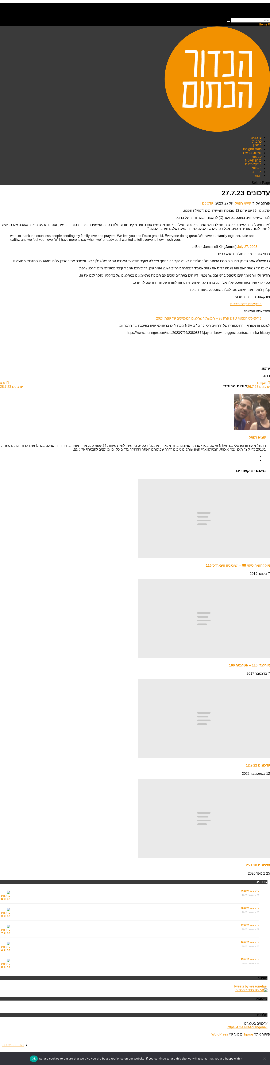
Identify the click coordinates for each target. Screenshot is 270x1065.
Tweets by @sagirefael (250, 986)
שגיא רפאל (243, 203)
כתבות (257, 141)
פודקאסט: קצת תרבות (246, 304)
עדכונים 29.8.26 (250, 891)
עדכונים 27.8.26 (250, 925)
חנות (258, 175)
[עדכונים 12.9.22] (204, 757)
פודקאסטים (253, 164)
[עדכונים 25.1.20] (204, 857)
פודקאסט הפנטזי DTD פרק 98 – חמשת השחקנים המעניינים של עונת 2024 (209, 318)
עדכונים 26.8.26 (250, 942)
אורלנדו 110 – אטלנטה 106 (249, 665)
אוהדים (256, 172)
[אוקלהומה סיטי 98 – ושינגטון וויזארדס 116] (204, 557)
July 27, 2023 (247, 247)
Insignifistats (252, 149)
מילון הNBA (253, 160)
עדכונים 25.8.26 (250, 959)
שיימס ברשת (252, 153)
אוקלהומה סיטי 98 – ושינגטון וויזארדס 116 (238, 565)
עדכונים (256, 137)
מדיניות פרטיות (13, 1045)
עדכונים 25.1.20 (258, 865)
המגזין (257, 145)
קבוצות (257, 156)
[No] (265, 1059)
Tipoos (248, 1034)
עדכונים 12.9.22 (258, 765)
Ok (34, 1058)
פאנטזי (257, 168)
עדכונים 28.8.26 (250, 908)
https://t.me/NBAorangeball (247, 1027)
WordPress (219, 1034)
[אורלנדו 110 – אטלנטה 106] (204, 657)
